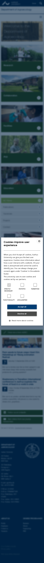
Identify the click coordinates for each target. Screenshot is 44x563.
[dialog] (22, 281)
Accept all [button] (22, 307)
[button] (22, 320)
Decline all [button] (22, 314)
